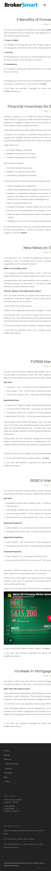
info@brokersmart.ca (11, 811)
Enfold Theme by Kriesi (11, 865)
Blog (46, 24)
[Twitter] (38, 868)
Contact (7, 781)
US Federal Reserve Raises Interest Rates (19, 839)
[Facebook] (42, 868)
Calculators (8, 773)
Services (8, 768)
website (24, 232)
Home (6, 750)
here (44, 84)
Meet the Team (11, 763)
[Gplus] (45, 868)
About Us (7, 759)
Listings (7, 755)
